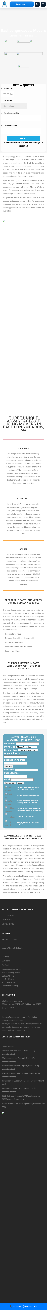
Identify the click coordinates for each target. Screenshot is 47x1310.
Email (7, 779)
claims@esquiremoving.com (13, 1024)
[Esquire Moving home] (5, 4)
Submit (20, 783)
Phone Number (11, 773)
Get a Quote (20, 4)
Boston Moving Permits (11, 973)
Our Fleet (5, 965)
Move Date (8, 88)
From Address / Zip (11, 113)
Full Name (9, 769)
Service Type (11, 750)
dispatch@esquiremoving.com (14, 1017)
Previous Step (10, 783)
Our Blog (5, 957)
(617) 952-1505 (8, 1008)
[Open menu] (43, 4)
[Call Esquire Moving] (37, 4)
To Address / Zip (10, 125)
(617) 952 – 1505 (30, 740)
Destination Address (14, 759)
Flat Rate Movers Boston (11, 969)
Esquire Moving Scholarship (13, 948)
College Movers (8, 976)
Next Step (8, 767)
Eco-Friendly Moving (10, 986)
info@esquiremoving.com (12, 1001)
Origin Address (12, 753)
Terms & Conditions (9, 939)
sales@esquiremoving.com (18, 1027)
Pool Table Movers (9, 982)
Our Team (6, 961)
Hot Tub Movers (8, 979)
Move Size (8, 101)
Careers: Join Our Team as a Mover (16, 1037)
